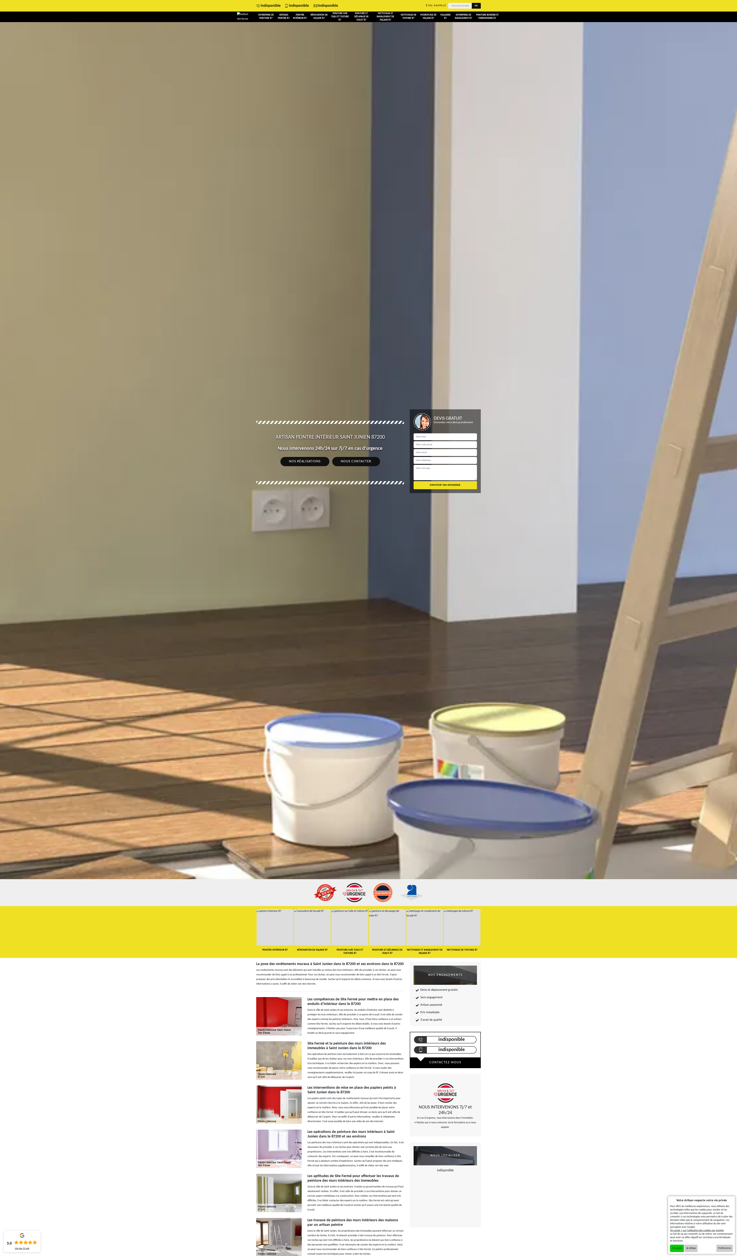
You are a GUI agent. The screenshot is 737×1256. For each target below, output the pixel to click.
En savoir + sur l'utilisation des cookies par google (697, 1230)
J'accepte (677, 1248)
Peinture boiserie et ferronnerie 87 (487, 16)
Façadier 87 (445, 16)
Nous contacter (356, 461)
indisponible (271, 6)
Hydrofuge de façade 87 (428, 16)
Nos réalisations (305, 461)
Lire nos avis (22, 1248)
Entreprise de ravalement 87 (463, 16)
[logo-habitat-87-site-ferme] (244, 16)
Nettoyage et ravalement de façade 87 (385, 16)
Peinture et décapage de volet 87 (361, 16)
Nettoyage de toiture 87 (408, 16)
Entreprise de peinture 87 (266, 16)
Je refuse (691, 1248)
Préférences (724, 1248)
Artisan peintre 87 (284, 16)
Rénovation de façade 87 (319, 16)
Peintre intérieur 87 (300, 16)
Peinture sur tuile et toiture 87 (340, 16)
